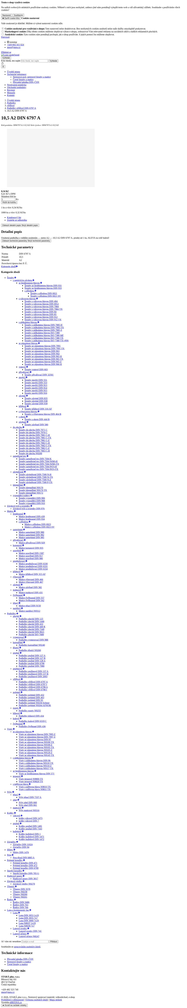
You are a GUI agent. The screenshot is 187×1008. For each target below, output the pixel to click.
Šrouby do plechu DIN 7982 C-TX (35, 445)
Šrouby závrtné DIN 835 (36, 398)
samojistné (18, 529)
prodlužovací (19, 561)
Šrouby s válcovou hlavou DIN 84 (40, 312)
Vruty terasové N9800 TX (31, 779)
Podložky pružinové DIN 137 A (33, 671)
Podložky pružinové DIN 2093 (33, 676)
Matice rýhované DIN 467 (31, 582)
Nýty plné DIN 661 (28, 805)
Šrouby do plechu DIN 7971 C (33, 430)
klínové (16, 713)
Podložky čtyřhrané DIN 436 (32, 726)
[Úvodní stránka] (10, 55)
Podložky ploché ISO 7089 (31, 634)
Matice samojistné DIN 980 (31, 532)
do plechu (17, 427)
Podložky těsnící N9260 (30, 650)
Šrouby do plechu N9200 (30, 453)
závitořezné (18, 472)
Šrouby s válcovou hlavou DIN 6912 (42, 304)
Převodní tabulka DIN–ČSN (26, 82)
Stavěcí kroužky (14, 870)
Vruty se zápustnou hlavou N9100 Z (35, 745)
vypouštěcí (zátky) (21, 495)
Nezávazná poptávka (16, 85)
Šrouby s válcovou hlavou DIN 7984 (42, 306)
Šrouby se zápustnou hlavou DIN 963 (42, 351)
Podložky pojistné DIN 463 (31, 697)
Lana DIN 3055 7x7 (28, 918)
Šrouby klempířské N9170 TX (33, 490)
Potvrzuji (5, 37)
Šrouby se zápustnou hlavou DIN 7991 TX (44, 348)
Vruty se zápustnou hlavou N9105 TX (36, 747)
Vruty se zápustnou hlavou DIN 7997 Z (37, 737)
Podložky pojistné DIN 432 (31, 695)
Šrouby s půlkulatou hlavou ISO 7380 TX (44, 338)
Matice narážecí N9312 (29, 611)
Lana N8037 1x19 (27, 923)
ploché (16, 616)
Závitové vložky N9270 (24, 884)
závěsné (23, 422)
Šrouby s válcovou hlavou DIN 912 (41, 317)
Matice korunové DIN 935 (31, 548)
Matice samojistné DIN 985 (31, 537)
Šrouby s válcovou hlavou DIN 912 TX (43, 319)
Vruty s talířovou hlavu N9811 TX (35, 789)
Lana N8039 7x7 (26, 926)
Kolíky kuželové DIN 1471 (31, 836)
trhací (16, 603)
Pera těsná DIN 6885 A (23, 857)
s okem (22, 417)
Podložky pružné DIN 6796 (31, 663)
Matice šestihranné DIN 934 (32, 519)
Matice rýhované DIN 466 (31, 579)
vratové (22, 367)
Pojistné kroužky (15, 860)
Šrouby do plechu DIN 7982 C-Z (34, 448)
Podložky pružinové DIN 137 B (33, 674)
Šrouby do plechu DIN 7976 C (33, 432)
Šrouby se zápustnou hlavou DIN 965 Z (43, 361)
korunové (17, 545)
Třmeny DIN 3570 (21, 889)
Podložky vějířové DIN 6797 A (33, 682)
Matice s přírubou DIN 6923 (38, 524)
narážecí (17, 608)
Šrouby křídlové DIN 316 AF (38, 409)
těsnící (16, 647)
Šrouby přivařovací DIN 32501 (39, 375)
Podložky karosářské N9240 (32, 645)
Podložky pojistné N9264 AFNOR (35, 705)
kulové (16, 718)
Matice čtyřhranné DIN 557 (31, 598)
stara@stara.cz (7, 992)
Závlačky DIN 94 (21, 847)
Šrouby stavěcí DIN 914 (36, 388)
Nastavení (6, 15)
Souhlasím (18, 15)
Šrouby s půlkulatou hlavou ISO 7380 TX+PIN (47, 340)
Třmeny (11, 886)
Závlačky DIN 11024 (23, 844)
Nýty (9, 792)
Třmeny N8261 (20, 897)
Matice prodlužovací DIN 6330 (33, 563)
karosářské (18, 642)
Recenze (11, 90)
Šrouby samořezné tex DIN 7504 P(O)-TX (38, 469)
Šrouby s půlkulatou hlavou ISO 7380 (42, 333)
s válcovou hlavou (27, 298)
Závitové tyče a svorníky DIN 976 (29, 508)
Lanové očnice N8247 (29, 936)
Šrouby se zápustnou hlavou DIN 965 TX (44, 359)
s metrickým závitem (22, 280)
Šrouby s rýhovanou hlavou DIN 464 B (43, 414)
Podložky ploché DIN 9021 (31, 632)
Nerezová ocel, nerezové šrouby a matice (32, 77)
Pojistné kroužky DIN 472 (25, 865)
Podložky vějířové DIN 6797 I (33, 684)
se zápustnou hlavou (28, 343)
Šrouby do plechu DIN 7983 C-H (34, 451)
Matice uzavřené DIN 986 (31, 558)
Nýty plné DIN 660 (28, 802)
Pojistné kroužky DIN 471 (25, 863)
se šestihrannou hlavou (29, 283)
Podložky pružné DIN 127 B (32, 658)
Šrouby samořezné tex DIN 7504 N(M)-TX (39, 464)
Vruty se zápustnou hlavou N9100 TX (36, 742)
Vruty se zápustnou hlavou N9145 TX (36, 755)
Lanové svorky (20, 928)
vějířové (17, 679)
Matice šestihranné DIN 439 (32, 516)
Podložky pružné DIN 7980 (31, 666)
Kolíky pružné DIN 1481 (30, 826)
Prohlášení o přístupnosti (12, 1000)
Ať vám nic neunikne (11, 941)
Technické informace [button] (16, 74)
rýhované (17, 577)
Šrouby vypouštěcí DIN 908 (32, 500)
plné (15, 800)
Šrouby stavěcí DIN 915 (36, 390)
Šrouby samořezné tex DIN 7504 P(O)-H (38, 466)
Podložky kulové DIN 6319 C (33, 721)
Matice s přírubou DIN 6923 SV (39, 527)
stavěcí (22, 377)
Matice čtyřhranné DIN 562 (31, 600)
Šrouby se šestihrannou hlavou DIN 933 (43, 288)
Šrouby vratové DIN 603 (36, 369)
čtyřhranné (18, 595)
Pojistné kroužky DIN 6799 (25, 868)
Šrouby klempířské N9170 (31, 487)
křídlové (23, 406)
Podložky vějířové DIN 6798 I (33, 689)
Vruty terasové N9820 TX (31, 781)
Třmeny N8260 (20, 894)
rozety (16, 708)
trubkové (17, 590)
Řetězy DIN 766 (20, 907)
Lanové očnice (20, 933)
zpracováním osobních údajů (27, 946)
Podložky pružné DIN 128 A (32, 661)
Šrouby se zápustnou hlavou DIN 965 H (43, 356)
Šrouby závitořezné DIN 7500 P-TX (35, 482)
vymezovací (19, 637)
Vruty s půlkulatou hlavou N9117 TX (36, 768)
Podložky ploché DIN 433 (31, 624)
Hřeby (10, 850)
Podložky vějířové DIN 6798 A (33, 687)
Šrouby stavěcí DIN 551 (36, 380)
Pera (9, 855)
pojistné (17, 692)
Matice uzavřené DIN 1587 (31, 553)
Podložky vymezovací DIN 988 (33, 640)
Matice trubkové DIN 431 (31, 592)
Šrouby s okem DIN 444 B (37, 419)
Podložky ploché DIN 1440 (31, 621)
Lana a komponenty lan (18, 910)
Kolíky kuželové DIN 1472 (31, 839)
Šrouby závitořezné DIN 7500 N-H (35, 474)
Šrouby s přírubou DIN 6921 (43, 293)
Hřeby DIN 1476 (21, 852)
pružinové (18, 668)
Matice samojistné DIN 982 (31, 535)
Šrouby (10, 277)
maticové (17, 808)
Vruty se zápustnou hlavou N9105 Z (35, 750)
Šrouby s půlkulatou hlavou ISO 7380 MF (44, 335)
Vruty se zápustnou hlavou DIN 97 (35, 739)
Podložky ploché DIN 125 (31, 619)
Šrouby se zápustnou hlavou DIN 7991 (43, 346)
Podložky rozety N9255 (30, 710)
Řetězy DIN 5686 (21, 902)
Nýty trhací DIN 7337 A (30, 797)
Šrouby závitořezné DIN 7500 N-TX (36, 477)
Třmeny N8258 (20, 891)
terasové (17, 776)
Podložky (11, 613)
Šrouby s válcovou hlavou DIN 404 (41, 301)
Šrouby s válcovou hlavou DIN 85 (40, 314)
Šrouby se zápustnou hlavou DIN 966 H (43, 364)
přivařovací (24, 372)
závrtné (22, 396)
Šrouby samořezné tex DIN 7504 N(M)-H (38, 461)
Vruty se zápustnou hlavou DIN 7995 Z (37, 734)
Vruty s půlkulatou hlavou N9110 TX (36, 763)
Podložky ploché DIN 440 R (32, 626)
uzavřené (17, 550)
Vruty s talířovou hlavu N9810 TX (35, 787)
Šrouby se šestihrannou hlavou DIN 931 (43, 285)
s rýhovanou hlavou (28, 411)
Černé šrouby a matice (23, 79)
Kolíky (10, 813)
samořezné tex (20, 456)
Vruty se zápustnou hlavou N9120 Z (35, 752)
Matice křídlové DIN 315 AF (32, 574)
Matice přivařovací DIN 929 (32, 542)
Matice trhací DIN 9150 (30, 605)
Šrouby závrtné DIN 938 (36, 401)
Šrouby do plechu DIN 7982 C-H (34, 443)
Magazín (11, 92)
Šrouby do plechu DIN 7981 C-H (34, 435)
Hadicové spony (15, 876)
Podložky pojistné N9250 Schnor (34, 703)
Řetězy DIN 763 (20, 905)
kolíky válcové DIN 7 (29, 821)
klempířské (18, 485)
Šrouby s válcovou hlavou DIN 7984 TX (44, 309)
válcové (17, 815)
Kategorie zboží (8, 266)
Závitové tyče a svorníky (18, 506)
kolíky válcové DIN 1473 (30, 818)
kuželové (17, 831)
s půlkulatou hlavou (28, 322)
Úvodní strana (13, 71)
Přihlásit (53, 941)
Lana (15, 912)
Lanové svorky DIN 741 (30, 931)
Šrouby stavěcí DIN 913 (36, 385)
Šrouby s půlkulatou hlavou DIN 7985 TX (44, 327)
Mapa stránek (56, 1000)
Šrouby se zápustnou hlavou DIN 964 (42, 354)
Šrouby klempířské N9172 (31, 493)
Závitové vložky (15, 881)
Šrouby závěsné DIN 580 (36, 424)
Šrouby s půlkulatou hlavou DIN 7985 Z (43, 330)
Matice (10, 511)
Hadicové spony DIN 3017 (25, 878)
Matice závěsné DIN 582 (30, 587)
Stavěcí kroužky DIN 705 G (26, 873)
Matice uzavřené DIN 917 (31, 556)
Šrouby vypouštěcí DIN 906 (32, 498)
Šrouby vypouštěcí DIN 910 (32, 503)
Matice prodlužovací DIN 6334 (33, 569)
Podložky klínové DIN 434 (31, 716)
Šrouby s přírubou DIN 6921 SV (45, 296)
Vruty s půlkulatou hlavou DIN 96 (34, 760)
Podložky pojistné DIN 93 (31, 700)
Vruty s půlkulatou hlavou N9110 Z (35, 766)
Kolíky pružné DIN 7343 (30, 829)
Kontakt (10, 95)
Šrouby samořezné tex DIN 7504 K (35, 458)
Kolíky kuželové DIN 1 (30, 834)
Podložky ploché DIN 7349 (31, 629)
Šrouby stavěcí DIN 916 (36, 393)
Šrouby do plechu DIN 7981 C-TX (35, 437)
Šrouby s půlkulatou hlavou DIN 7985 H (43, 325)
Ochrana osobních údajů (36, 1000)
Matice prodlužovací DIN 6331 (33, 566)
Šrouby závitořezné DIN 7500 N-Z (35, 479)
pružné (16, 653)
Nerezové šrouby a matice (19, 961)
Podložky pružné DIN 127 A (32, 655)
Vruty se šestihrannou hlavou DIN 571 (36, 773)
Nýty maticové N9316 (29, 810)
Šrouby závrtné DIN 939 (36, 403)
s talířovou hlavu (21, 784)
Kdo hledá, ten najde (10, 60)
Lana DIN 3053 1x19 (29, 915)
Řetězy (10, 899)
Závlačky (11, 842)
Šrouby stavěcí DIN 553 (36, 382)
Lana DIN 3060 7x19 (29, 920)
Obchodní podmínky (16, 87)
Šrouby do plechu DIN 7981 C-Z (34, 440)
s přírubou (29, 291)
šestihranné (18, 514)
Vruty (10, 729)
